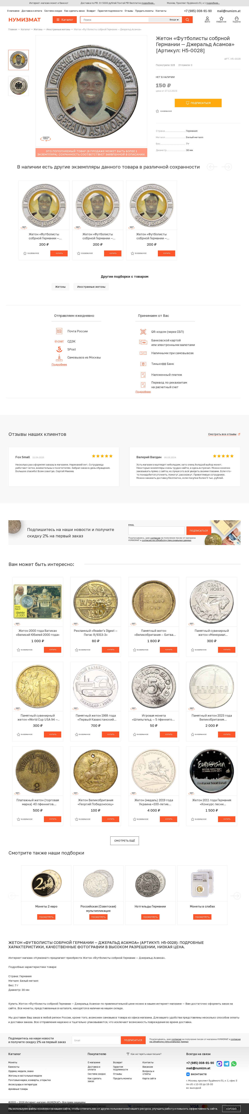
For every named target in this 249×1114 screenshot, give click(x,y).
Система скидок (53, 10)
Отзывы (129, 10)
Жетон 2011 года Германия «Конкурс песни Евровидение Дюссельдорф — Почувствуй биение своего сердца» (211, 802)
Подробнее (59, 364)
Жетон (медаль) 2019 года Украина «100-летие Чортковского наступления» (154, 802)
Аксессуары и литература (22, 1084)
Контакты (161, 10)
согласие (155, 538)
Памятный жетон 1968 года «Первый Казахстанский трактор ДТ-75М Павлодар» (95, 717)
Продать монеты (144, 10)
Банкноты (13, 1066)
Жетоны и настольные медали (25, 1075)
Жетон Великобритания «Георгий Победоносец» (96, 802)
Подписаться (199, 530)
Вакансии (148, 1066)
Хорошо (231, 1108)
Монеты (12, 1062)
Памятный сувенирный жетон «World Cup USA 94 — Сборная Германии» (37, 717)
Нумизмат (24, 20)
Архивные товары (18, 1089)
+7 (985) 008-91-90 (198, 11)
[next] (236, 896)
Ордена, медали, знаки (21, 1071)
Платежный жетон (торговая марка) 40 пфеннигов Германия (37, 802)
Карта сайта (149, 1078)
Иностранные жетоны (91, 286)
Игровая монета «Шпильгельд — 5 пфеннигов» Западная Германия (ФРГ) (154, 717)
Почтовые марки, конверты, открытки (29, 1080)
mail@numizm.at (229, 11)
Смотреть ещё (124, 840)
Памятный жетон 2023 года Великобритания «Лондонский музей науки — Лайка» (212, 717)
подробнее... (148, 3)
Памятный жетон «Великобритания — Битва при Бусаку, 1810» (153, 633)
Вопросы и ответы (148, 1072)
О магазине (13, 10)
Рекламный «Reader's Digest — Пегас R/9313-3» (95, 633)
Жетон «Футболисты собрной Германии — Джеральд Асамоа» (44, 236)
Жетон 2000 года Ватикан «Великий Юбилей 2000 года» (37, 633)
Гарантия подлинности (110, 10)
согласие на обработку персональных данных (166, 540)
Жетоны (60, 286)
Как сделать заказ (74, 10)
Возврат (91, 10)
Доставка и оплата (32, 10)
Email (131, 525)
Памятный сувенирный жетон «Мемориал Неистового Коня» (212, 633)
